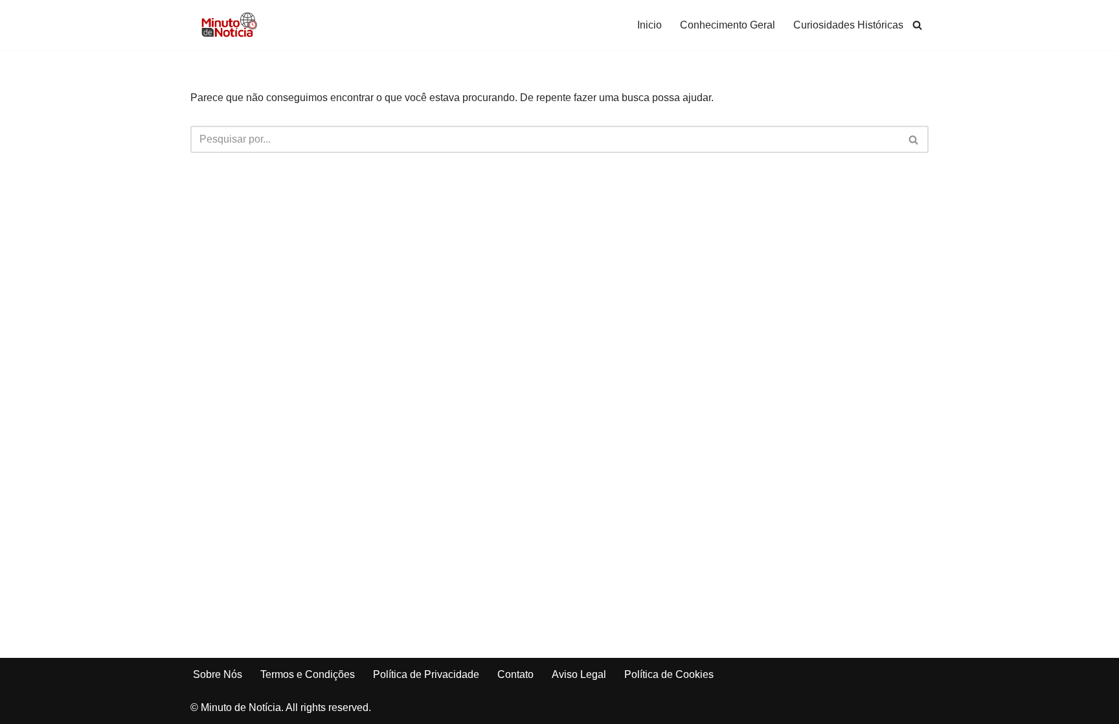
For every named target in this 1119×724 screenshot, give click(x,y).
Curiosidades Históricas (848, 24)
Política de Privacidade (426, 674)
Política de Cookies (669, 674)
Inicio (649, 24)
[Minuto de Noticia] (229, 25)
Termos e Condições (307, 674)
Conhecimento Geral (727, 24)
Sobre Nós (217, 674)
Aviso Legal (579, 674)
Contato (515, 674)
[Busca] (917, 25)
